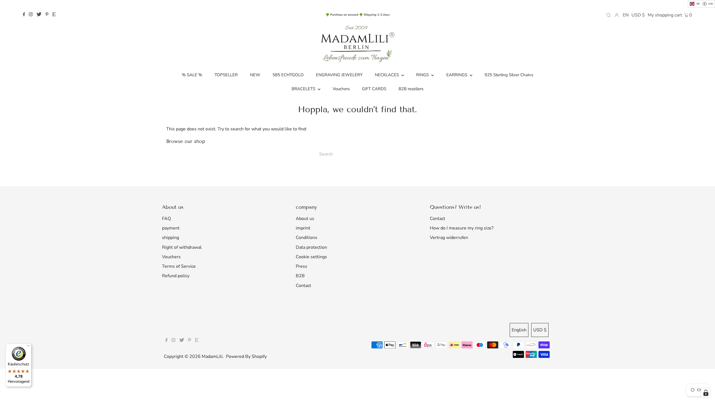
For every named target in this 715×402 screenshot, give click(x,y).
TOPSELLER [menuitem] (226, 75)
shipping (170, 237)
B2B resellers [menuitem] (411, 89)
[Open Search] (608, 14)
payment (171, 228)
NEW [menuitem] (255, 75)
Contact (303, 286)
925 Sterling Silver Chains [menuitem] (509, 75)
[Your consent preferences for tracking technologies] (706, 393)
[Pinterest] (47, 14)
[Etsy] (54, 14)
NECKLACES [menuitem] (387, 75)
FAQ (166, 219)
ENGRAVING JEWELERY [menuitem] (339, 75)
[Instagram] (30, 14)
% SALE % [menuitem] (192, 75)
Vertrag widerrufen (449, 237)
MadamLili (212, 356)
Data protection (311, 247)
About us (305, 219)
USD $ (638, 15)
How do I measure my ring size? (462, 228)
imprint (303, 228)
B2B (300, 276)
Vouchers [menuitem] (341, 89)
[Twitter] (39, 14)
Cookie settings (311, 257)
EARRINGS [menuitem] (457, 75)
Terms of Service (179, 266)
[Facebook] (24, 14)
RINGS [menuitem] (423, 75)
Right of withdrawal (182, 247)
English (519, 330)
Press (301, 266)
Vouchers (171, 257)
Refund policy (175, 276)
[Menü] (28, 347)
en (626, 15)
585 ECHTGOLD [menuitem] (288, 75)
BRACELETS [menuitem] (304, 89)
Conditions (306, 237)
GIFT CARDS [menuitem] (374, 89)
